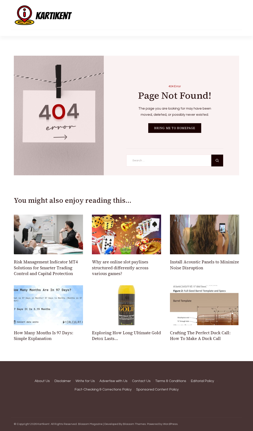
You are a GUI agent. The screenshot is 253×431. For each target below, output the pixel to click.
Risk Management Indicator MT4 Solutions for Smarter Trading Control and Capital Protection (46, 267)
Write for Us (85, 381)
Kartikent (43, 424)
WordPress (170, 424)
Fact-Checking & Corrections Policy (103, 389)
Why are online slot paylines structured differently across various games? (120, 267)
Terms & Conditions (170, 381)
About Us (42, 381)
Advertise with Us (113, 381)
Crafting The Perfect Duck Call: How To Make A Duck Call (200, 335)
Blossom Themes (134, 424)
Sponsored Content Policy (157, 389)
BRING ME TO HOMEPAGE (174, 128)
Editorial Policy (202, 381)
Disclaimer (62, 381)
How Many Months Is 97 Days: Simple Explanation (43, 335)
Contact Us (141, 381)
